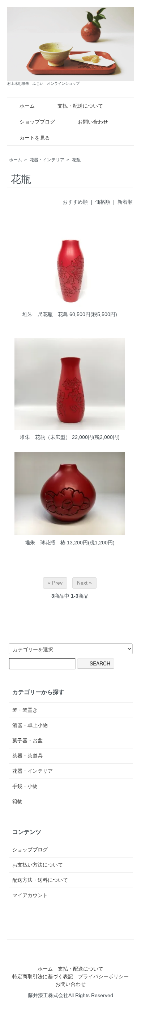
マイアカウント (30, 895)
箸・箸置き (25, 710)
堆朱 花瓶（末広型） (45, 437)
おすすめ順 (75, 202)
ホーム (27, 106)
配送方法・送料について (40, 880)
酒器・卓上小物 (30, 725)
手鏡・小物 (25, 786)
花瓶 (76, 159)
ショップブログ (37, 122)
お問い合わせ (93, 122)
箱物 (17, 801)
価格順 (102, 202)
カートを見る (35, 138)
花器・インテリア (47, 159)
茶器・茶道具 (27, 756)
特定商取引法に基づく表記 (42, 976)
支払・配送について (80, 106)
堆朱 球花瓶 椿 (45, 542)
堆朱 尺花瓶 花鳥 (45, 314)
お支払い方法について (37, 865)
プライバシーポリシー (103, 976)
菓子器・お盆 (27, 740)
